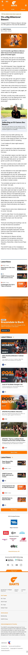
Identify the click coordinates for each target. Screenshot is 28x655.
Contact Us (4, 646)
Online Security (5, 650)
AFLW (12, 9)
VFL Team (3, 604)
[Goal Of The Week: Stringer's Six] (14, 381)
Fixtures (23, 9)
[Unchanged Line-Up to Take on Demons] (14, 284)
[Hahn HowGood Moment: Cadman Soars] (14, 353)
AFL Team (3, 598)
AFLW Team (4, 601)
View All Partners (13, 551)
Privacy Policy (16, 590)
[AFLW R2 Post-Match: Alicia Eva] (14, 408)
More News (14, 509)
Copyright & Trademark (16, 648)
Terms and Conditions (14, 646)
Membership (4, 616)
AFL (4, 9)
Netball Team (4, 607)
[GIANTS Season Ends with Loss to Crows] (14, 276)
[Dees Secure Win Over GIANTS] (14, 267)
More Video (14, 452)
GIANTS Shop (4, 619)
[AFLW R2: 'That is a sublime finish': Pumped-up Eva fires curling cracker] (14, 436)
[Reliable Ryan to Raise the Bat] (14, 501)
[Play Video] (14, 111)
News (7, 265)
